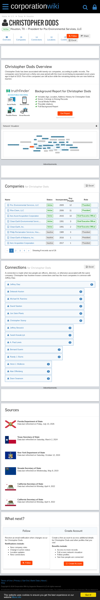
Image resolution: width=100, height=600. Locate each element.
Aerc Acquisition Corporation (22, 243)
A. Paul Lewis (15, 342)
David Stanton (44, 148)
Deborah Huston (58, 147)
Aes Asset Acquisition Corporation (24, 216)
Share (86, 36)
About (43, 580)
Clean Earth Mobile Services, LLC (45, 138)
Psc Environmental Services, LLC (24, 205)
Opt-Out (25, 580)
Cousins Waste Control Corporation (53, 139)
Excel (73, 40)
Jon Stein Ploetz (17, 313)
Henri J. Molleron (51, 150)
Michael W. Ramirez (18, 299)
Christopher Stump (57, 152)
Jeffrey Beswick (55, 142)
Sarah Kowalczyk (50, 142)
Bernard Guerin (16, 349)
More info (16, 597)
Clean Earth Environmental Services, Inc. (73, 147)
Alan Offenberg (16, 371)
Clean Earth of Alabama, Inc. (25, 148)
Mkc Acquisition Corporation (61, 142)
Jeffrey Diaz (35, 139)
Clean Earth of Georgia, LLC (38, 148)
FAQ (3, 583)
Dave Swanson (16, 378)
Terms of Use (6, 580)
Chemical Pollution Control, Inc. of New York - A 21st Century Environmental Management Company (82, 142)
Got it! (88, 594)
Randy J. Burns (67, 139)
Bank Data (35, 580)
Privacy (17, 580)
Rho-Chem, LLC (17, 210)
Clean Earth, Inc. (17, 227)
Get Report (65, 113)
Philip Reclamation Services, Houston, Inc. (28, 232)
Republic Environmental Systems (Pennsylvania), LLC (48, 145)
